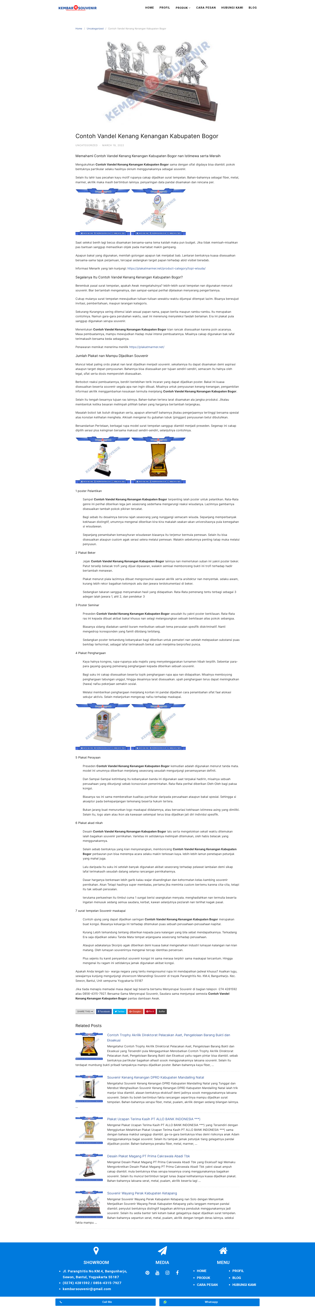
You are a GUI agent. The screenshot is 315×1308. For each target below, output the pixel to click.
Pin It (151, 1011)
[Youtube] (157, 1272)
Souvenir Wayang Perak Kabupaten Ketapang (142, 1193)
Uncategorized (95, 28)
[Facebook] (177, 1272)
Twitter (121, 1011)
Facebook (104, 1011)
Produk (182, 7)
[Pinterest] (147, 1272)
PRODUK (203, 1278)
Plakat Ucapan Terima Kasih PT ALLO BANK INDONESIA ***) (154, 1119)
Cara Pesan (206, 7)
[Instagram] (167, 1272)
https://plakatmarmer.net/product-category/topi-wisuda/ (166, 268)
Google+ (136, 1011)
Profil (165, 7)
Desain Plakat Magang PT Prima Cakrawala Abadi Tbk (148, 1156)
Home (149, 7)
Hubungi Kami (232, 7)
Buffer (162, 1011)
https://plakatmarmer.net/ (146, 347)
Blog (253, 7)
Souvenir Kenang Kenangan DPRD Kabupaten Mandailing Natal (155, 1077)
